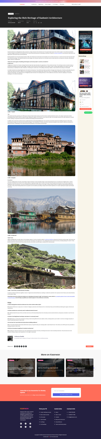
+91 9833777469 (71, 414)
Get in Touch (58, 414)
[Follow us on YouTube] (24, 346)
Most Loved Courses (44, 414)
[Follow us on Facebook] (15, 346)
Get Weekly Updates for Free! (66, 394)
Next (93, 368)
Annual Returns (59, 422)
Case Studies (43, 419)
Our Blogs (42, 422)
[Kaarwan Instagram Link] (30, 423)
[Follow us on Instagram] (21, 346)
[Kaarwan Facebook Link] (21, 426)
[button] (80, 102)
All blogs (11, 13)
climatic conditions (58, 53)
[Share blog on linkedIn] (39, 22)
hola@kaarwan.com (72, 417)
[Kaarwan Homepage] (22, 4)
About (57, 412)
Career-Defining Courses (45, 412)
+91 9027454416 (71, 412)
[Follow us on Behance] (26, 346)
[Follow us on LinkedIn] (19, 346)
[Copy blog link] (41, 22)
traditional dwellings (49, 239)
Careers (57, 417)
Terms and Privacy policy (60, 424)
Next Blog (89, 346)
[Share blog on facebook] (34, 22)
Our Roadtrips (43, 424)
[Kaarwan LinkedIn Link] (25, 423)
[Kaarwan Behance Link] (21, 423)
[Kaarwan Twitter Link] (25, 426)
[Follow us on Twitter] (17, 346)
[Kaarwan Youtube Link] (30, 426)
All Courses (42, 417)
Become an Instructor (60, 419)
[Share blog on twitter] (36, 22)
